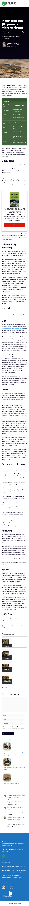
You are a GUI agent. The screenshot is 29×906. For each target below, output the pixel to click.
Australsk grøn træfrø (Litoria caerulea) (11, 872)
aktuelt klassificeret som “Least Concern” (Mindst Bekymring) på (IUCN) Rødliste (14, 622)
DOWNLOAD (14, 224)
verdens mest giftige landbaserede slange (12, 328)
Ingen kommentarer (12, 46)
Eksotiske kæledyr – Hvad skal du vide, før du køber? (14, 870)
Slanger (5, 687)
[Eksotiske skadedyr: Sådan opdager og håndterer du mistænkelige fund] (7, 749)
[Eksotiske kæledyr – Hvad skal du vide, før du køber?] (7, 764)
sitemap (19, 903)
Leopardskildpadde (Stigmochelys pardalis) (12, 877)
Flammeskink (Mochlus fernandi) (11, 783)
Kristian (9, 817)
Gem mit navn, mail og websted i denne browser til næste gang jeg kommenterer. (13, 727)
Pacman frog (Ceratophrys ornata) (10, 875)
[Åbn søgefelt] (21, 4)
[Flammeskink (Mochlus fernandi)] (7, 780)
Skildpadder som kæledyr (17, 807)
